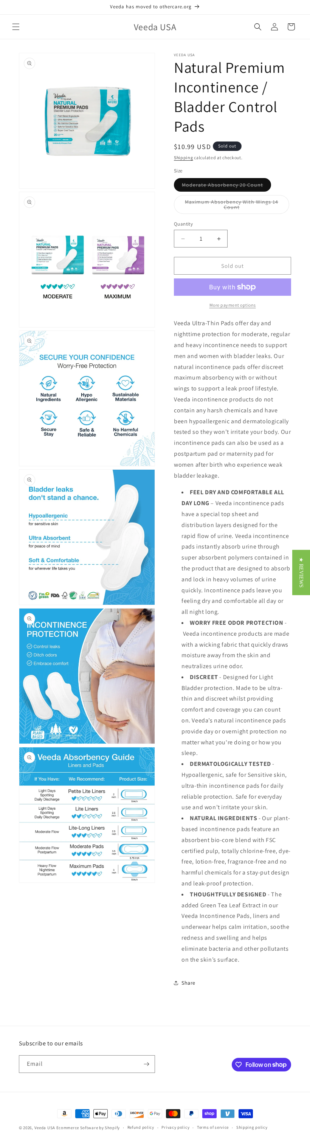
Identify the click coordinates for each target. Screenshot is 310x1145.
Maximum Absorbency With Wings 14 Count (231, 206)
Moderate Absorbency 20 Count (226, 186)
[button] (16, 26)
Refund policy (140, 1127)
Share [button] (188, 982)
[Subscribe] (146, 1064)
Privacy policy (175, 1127)
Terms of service (213, 1127)
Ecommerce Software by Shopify (88, 1127)
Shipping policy (252, 1127)
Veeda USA (44, 1127)
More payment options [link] (232, 305)
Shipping (183, 157)
